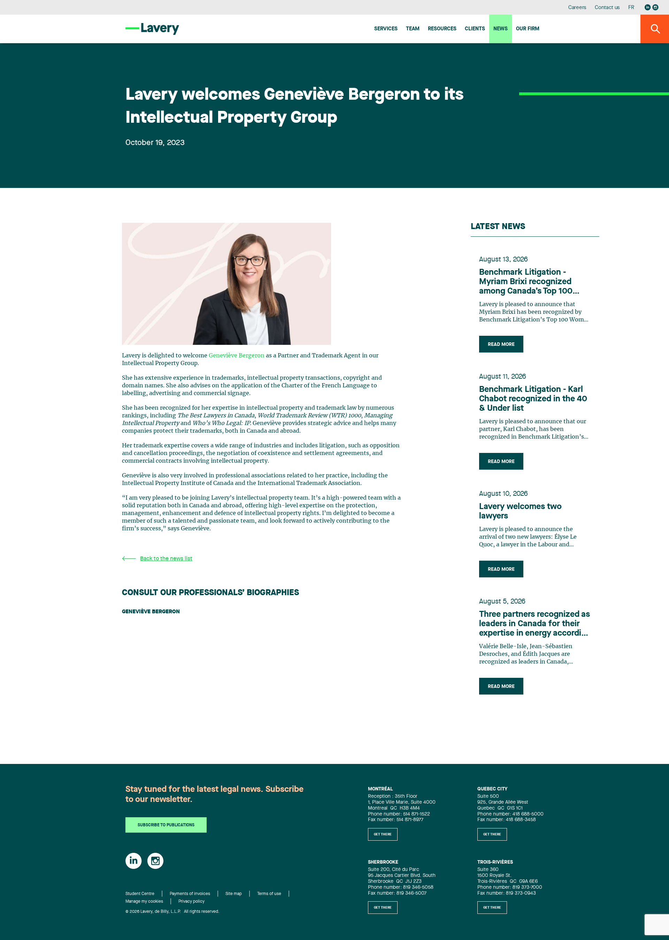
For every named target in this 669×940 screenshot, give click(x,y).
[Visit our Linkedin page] (648, 7)
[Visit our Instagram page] (655, 7)
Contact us (607, 7)
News (500, 29)
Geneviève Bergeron (236, 355)
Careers (577, 7)
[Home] (152, 29)
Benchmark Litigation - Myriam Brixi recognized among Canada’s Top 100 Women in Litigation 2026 (527, 282)
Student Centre (139, 894)
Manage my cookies (144, 902)
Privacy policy (191, 902)
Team (413, 29)
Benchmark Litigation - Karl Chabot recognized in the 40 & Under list (533, 399)
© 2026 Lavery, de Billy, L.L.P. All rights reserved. (172, 912)
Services (386, 29)
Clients (475, 29)
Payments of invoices (190, 894)
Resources (442, 29)
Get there (383, 834)
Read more (501, 344)
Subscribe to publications (166, 825)
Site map (233, 894)
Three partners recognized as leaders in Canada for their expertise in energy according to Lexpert (535, 624)
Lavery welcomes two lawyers (520, 512)
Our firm (527, 29)
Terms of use (269, 894)
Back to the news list (166, 559)
